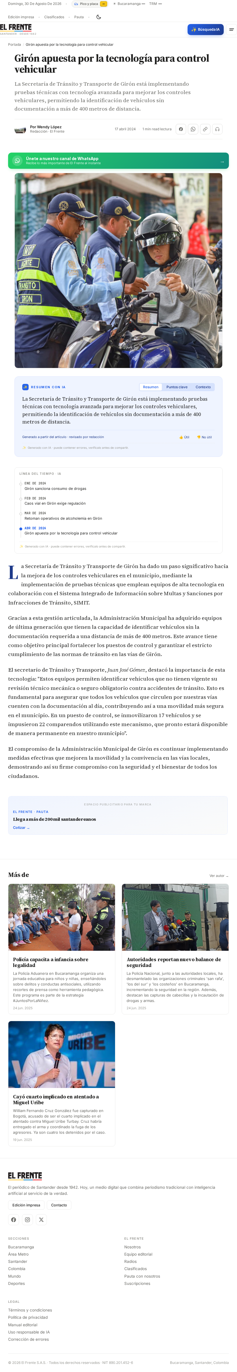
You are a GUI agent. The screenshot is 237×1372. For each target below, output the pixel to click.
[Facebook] (13, 1219)
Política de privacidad (28, 1317)
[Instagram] (27, 1219)
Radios (130, 1261)
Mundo (14, 1276)
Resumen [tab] (150, 387)
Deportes (16, 1283)
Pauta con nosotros (142, 1276)
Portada (14, 45)
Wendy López (49, 127)
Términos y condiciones (30, 1310)
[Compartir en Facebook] (181, 129)
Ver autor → (219, 876)
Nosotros (132, 1247)
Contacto (59, 1205)
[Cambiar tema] (98, 17)
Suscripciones (137, 1283)
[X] (41, 1219)
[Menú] (231, 29)
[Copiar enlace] (205, 129)
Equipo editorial (138, 1254)
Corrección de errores (28, 1339)
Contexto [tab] (203, 387)
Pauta (79, 17)
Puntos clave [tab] (177, 387)
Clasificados (54, 17)
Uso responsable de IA (29, 1332)
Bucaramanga (21, 1247)
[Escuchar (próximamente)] (217, 129)
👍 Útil (184, 437)
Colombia (16, 1268)
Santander (17, 1261)
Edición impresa (21, 17)
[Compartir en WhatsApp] (193, 129)
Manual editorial (22, 1324)
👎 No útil (204, 437)
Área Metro (18, 1254)
